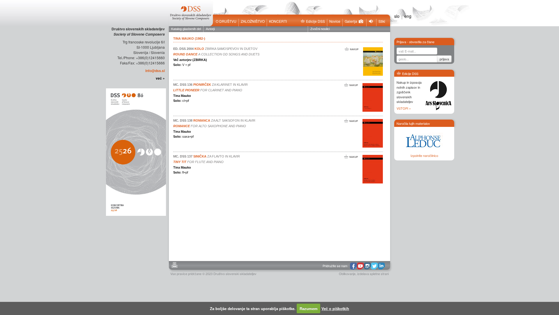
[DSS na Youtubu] (360, 266)
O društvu (226, 21)
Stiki (381, 21)
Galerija (351, 21)
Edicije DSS (315, 21)
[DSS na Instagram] (367, 266)
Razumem (309, 308)
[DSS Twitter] (374, 266)
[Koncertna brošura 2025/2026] (135, 151)
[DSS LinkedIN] (381, 266)
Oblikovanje (347, 273)
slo (396, 16)
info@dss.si (155, 70)
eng (407, 16)
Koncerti (278, 21)
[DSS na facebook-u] (353, 266)
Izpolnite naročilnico (424, 155)
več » (160, 78)
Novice (334, 21)
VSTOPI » (404, 108)
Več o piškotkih (335, 308)
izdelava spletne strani (373, 273)
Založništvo (253, 21)
